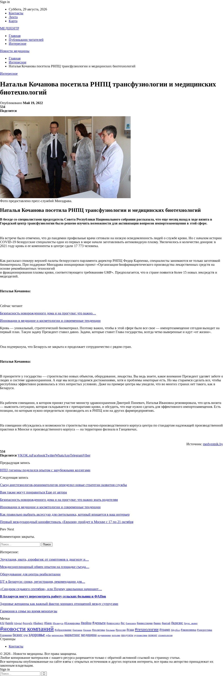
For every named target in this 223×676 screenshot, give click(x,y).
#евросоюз (113, 623)
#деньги (99, 623)
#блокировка (72, 623)
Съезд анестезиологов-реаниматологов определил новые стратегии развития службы (63, 485)
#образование (63, 629)
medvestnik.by (213, 444)
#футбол (175, 630)
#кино (157, 623)
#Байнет (38, 623)
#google (27, 623)
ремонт (152, 635)
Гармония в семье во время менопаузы (28, 611)
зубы (48, 635)
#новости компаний (27, 628)
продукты (127, 635)
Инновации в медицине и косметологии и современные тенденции (50, 320)
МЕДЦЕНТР (9, 28)
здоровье (37, 634)
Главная (14, 36)
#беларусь (58, 623)
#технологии (147, 629)
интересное (58, 635)
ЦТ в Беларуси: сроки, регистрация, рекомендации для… (42, 581)
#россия (121, 629)
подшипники (104, 635)
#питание (77, 630)
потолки (116, 635)
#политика (98, 629)
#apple (9, 623)
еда (26, 635)
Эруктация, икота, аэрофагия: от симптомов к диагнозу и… (44, 559)
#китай (166, 623)
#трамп (164, 629)
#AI (2, 623)
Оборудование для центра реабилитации (30, 574)
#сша (130, 630)
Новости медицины (14, 51)
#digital (18, 623)
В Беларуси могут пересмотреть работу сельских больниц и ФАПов (53, 596)
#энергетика (204, 629)
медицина (89, 635)
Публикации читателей (26, 40)
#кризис (177, 623)
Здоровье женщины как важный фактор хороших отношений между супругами (59, 604)
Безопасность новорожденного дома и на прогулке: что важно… (48, 313)
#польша (110, 630)
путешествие (140, 635)
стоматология (165, 635)
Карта (13, 21)
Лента (13, 17)
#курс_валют (191, 623)
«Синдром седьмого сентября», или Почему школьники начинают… (51, 589)
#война (86, 623)
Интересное (17, 43)
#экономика (188, 629)
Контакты (16, 13)
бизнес (18, 635)
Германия (6, 635)
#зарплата (131, 623)
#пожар (87, 630)
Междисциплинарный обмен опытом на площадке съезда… (44, 567)
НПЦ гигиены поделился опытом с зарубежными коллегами (45, 470)
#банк (48, 623)
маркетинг (72, 635)
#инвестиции (145, 623)
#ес (123, 623)
